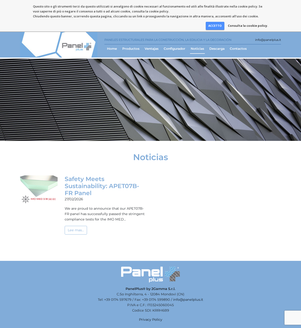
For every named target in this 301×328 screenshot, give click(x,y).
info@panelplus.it (268, 40)
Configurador (174, 48)
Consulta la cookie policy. (248, 25)
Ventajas (151, 48)
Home (112, 48)
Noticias (197, 48)
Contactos (238, 48)
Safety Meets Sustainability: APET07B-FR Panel (102, 186)
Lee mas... (76, 230)
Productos (130, 48)
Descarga (217, 48)
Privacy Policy (150, 319)
